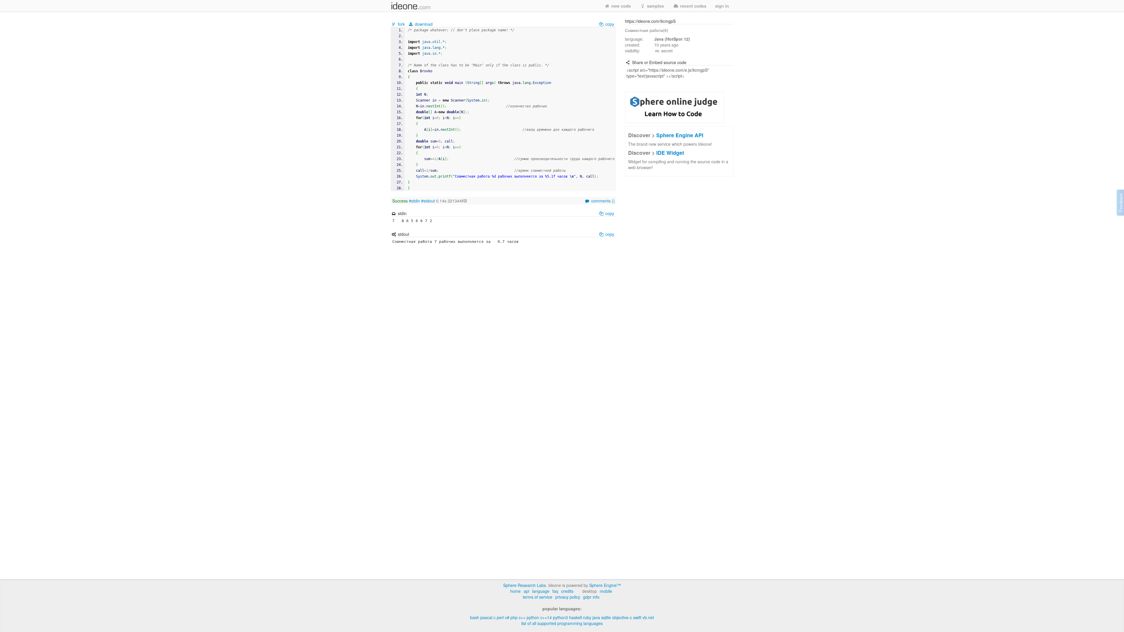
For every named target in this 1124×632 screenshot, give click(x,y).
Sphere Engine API (679, 135)
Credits (567, 591)
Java (596, 617)
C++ (522, 617)
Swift (637, 617)
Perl (500, 617)
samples (655, 6)
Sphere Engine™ (605, 585)
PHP (514, 617)
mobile (606, 591)
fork (401, 24)
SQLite (606, 617)
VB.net (648, 617)
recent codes (692, 6)
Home (515, 591)
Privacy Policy (567, 597)
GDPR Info (591, 597)
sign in (722, 6)
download (423, 24)
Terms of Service (537, 597)
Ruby (587, 617)
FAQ (555, 591)
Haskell (575, 617)
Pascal (486, 617)
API (526, 591)
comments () (602, 201)
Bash (474, 617)
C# (507, 617)
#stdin (414, 201)
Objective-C (622, 617)
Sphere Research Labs (524, 585)
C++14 (546, 617)
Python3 (560, 617)
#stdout (428, 201)
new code (620, 6)
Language (540, 591)
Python (533, 617)
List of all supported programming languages (562, 623)
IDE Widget (670, 152)
